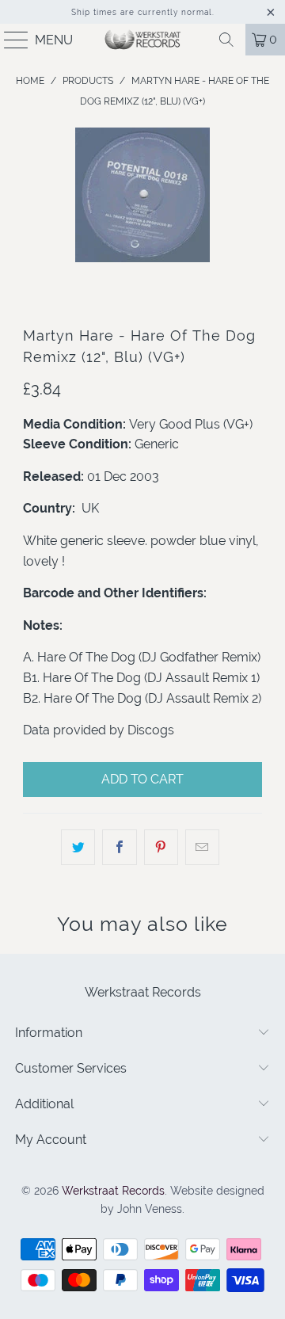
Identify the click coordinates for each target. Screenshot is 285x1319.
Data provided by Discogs (98, 730)
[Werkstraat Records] (142, 39)
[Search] (226, 39)
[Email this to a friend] (202, 847)
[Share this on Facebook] (119, 847)
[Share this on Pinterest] (161, 847)
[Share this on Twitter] (78, 847)
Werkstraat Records (113, 1190)
